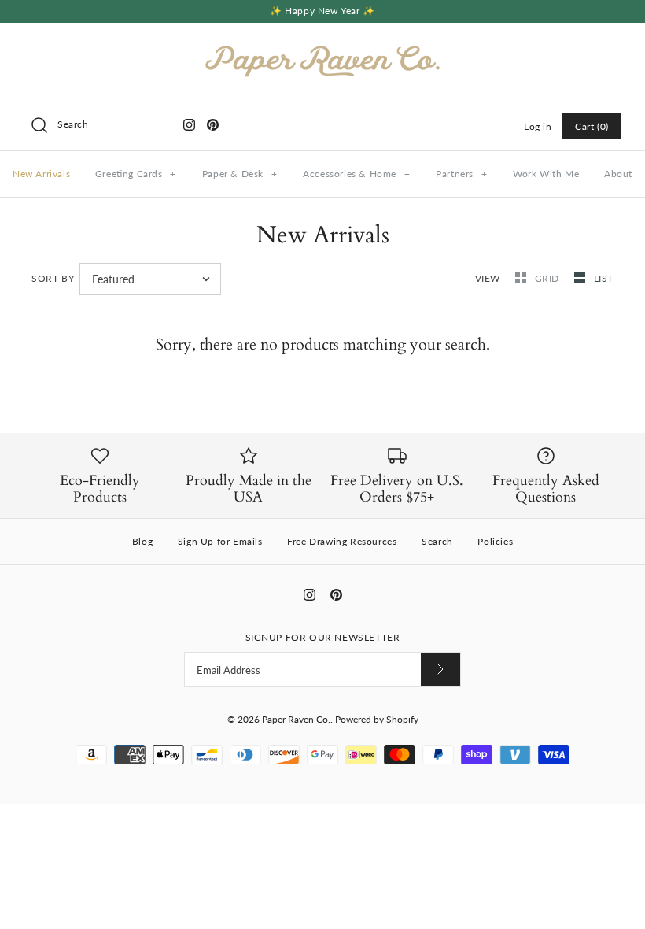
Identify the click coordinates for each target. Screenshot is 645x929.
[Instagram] (189, 125)
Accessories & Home (356, 174)
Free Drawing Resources (341, 541)
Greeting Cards (135, 174)
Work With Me (546, 174)
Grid (548, 278)
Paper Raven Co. (296, 719)
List (604, 278)
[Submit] (440, 669)
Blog (142, 541)
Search (437, 541)
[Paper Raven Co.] (322, 48)
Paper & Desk (240, 174)
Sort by (52, 278)
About (618, 174)
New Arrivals (41, 174)
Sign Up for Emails (220, 541)
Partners (461, 174)
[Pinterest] (213, 125)
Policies (495, 541)
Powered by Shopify (376, 719)
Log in (538, 126)
